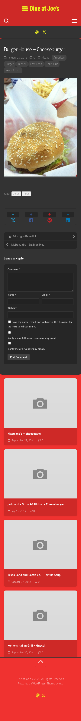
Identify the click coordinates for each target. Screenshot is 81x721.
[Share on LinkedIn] (68, 217)
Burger (10, 64)
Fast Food (36, 64)
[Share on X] (13, 217)
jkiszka (45, 57)
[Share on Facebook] (31, 217)
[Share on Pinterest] (49, 217)
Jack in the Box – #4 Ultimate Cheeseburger (36, 504)
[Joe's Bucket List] (36, 32)
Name (12, 294)
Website (12, 308)
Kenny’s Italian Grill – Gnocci (26, 645)
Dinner (22, 64)
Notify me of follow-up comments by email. (32, 338)
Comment (14, 269)
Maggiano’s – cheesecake (24, 433)
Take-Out (52, 64)
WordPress (39, 683)
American (59, 57)
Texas (26, 193)
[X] (44, 32)
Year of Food (13, 70)
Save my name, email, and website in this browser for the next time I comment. (40, 324)
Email (46, 294)
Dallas (16, 193)
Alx (61, 683)
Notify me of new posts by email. (26, 349)
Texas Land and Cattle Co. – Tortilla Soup (34, 575)
